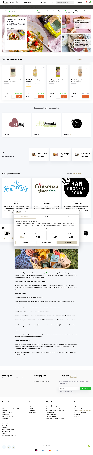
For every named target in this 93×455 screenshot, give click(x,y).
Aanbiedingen (5, 7)
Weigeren (25, 242)
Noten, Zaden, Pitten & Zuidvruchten (53, 408)
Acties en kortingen (6, 431)
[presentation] (86, 59)
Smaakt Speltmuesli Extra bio (56, 80)
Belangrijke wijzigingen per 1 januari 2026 (10, 408)
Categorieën (18, 7)
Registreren (31, 405)
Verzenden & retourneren (7, 416)
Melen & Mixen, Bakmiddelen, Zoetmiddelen (55, 410)
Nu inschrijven (85, 388)
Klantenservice (44, 2)
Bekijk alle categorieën (7, 156)
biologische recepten (36, 334)
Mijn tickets (31, 408)
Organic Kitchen (5, 425)
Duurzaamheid (5, 433)
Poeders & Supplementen (51, 414)
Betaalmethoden (5, 414)
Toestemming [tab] (24, 216)
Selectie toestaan (46, 242)
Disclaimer (4, 410)
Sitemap (4, 420)
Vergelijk (7, 93)
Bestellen (4, 422)
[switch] (38, 237)
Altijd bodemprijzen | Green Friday (9, 435)
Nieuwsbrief (25, 7)
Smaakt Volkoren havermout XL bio (12, 80)
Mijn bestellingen (32, 406)
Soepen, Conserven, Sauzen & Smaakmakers (55, 418)
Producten (12, 7)
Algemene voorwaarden (7, 406)
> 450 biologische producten (10, 11)
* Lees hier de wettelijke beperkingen (66, 391)
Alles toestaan (67, 242)
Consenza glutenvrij (50, 412)
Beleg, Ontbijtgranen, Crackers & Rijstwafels (55, 405)
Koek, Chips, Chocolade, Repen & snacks (54, 406)
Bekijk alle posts (77, 173)
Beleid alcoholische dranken (8, 429)
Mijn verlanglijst (32, 410)
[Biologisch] (89, 446)
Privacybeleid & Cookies (7, 412)
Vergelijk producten (32, 412)
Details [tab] (46, 216)
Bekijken (86, 96)
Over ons (36, 7)
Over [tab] (68, 216)
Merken (31, 7)
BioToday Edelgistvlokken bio (78, 80)
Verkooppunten (5, 423)
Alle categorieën (27, 2)
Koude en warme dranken (51, 416)
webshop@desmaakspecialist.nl (41, 381)
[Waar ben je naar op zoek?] (72, 2)
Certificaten (4, 427)
